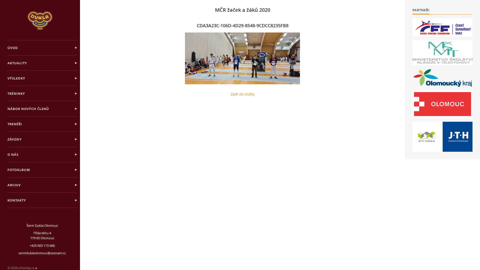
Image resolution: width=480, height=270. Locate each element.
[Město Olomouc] (442, 104)
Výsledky (16, 78)
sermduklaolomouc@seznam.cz (42, 253)
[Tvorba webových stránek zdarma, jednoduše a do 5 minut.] (36, 268)
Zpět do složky (242, 94)
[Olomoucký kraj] (442, 78)
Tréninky (16, 93)
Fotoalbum (19, 170)
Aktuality (17, 63)
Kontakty (17, 200)
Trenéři (15, 124)
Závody (15, 139)
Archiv (14, 185)
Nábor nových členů (28, 108)
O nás (13, 154)
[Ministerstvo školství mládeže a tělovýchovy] (442, 52)
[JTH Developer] (442, 137)
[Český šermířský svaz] (442, 27)
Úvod (13, 48)
